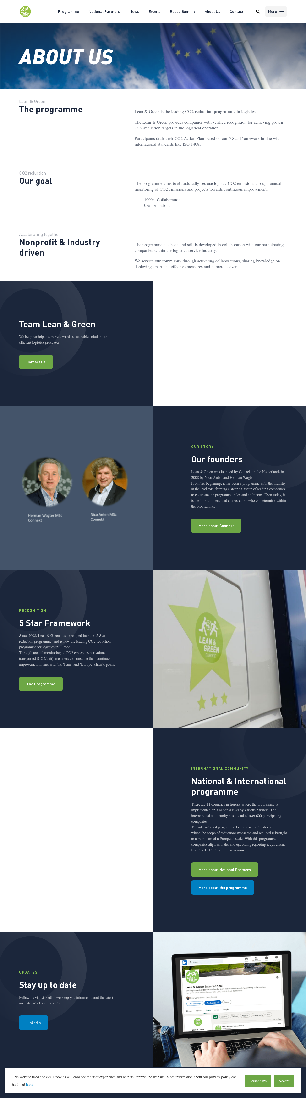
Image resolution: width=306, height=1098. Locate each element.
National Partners (104, 11)
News (134, 11)
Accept (284, 1080)
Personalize (258, 1080)
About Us (212, 11)
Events (154, 11)
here (29, 1084)
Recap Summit (182, 11)
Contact (236, 11)
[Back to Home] (25, 16)
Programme (68, 11)
